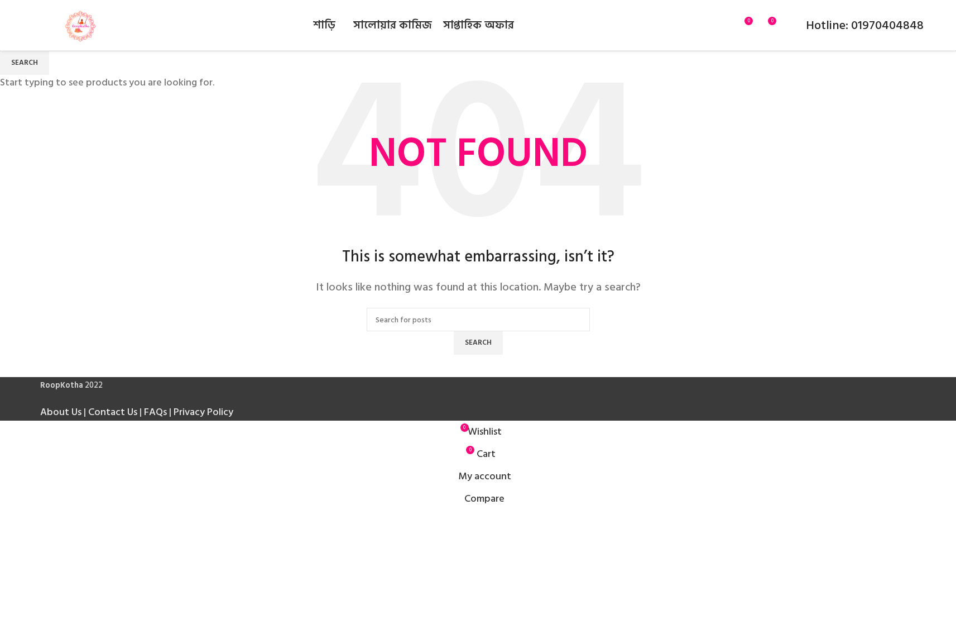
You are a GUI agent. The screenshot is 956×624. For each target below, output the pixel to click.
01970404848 (886, 25)
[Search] (723, 25)
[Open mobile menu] (37, 25)
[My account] (790, 25)
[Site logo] (80, 25)
